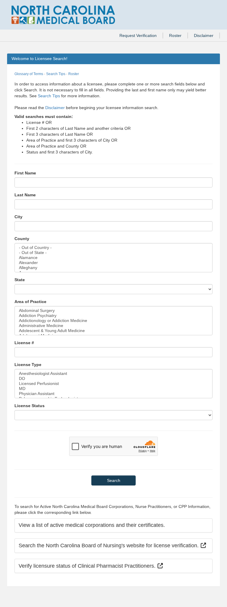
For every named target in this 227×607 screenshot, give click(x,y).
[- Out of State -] (113, 252)
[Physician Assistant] (113, 393)
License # (24, 342)
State (19, 279)
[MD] (113, 388)
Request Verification (138, 35)
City (18, 216)
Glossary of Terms (28, 74)
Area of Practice (30, 301)
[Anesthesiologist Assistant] (113, 373)
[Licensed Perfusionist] (113, 383)
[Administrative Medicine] (113, 325)
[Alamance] (113, 257)
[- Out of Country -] (113, 247)
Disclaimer (203, 35)
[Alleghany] (113, 267)
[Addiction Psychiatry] (113, 315)
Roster (175, 35)
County (21, 238)
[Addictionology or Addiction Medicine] (113, 320)
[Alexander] (113, 262)
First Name (25, 173)
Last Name (25, 194)
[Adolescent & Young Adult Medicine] (113, 330)
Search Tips (55, 74)
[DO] (113, 378)
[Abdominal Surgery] (113, 310)
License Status (29, 405)
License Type (27, 364)
